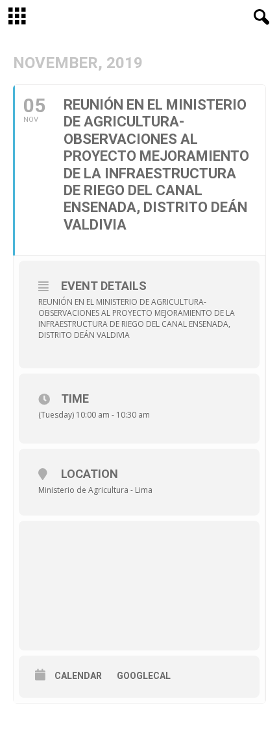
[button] (259, 17)
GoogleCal (144, 676)
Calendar (78, 676)
